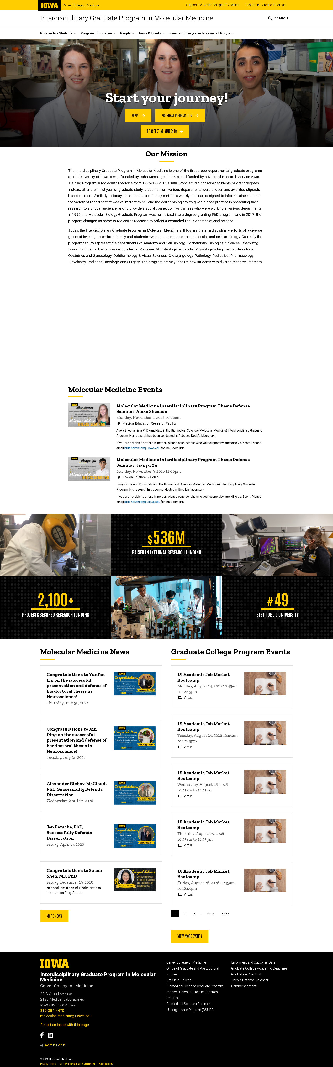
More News (54, 915)
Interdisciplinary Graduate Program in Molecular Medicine (126, 18)
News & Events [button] (150, 33)
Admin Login (55, 1045)
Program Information (177, 115)
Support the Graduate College (266, 5)
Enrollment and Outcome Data (253, 962)
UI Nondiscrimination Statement (77, 1063)
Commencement (243, 986)
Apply (135, 115)
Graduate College (179, 980)
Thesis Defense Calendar (249, 980)
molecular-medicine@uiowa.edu (65, 1016)
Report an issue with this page (64, 1024)
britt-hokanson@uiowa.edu (142, 448)
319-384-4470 (52, 1010)
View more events (189, 935)
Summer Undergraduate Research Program (201, 33)
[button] (278, 18)
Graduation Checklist (246, 974)
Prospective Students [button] (56, 33)
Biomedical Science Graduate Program (194, 986)
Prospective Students (162, 130)
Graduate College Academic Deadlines (259, 968)
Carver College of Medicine (81, 5)
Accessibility (106, 1063)
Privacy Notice (48, 1063)
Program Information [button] (96, 33)
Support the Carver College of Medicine (212, 5)
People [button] (125, 33)
